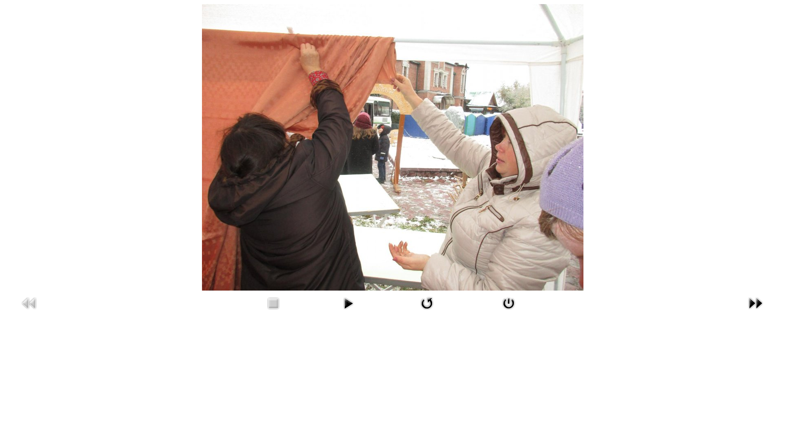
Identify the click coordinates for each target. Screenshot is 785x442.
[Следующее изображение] (755, 310)
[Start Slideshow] (348, 310)
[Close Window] (508, 310)
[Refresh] (426, 310)
